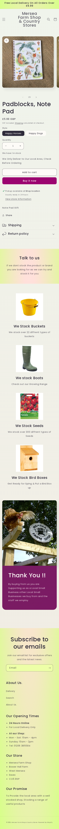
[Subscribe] (49, 667)
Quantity (6, 139)
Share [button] (9, 215)
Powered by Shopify (45, 822)
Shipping (19, 123)
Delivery (10, 691)
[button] (3, 19)
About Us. (11, 704)
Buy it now (29, 180)
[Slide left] (23, 97)
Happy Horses (13, 133)
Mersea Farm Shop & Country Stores (24, 822)
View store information (18, 199)
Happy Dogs (36, 133)
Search (10, 697)
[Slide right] (36, 97)
